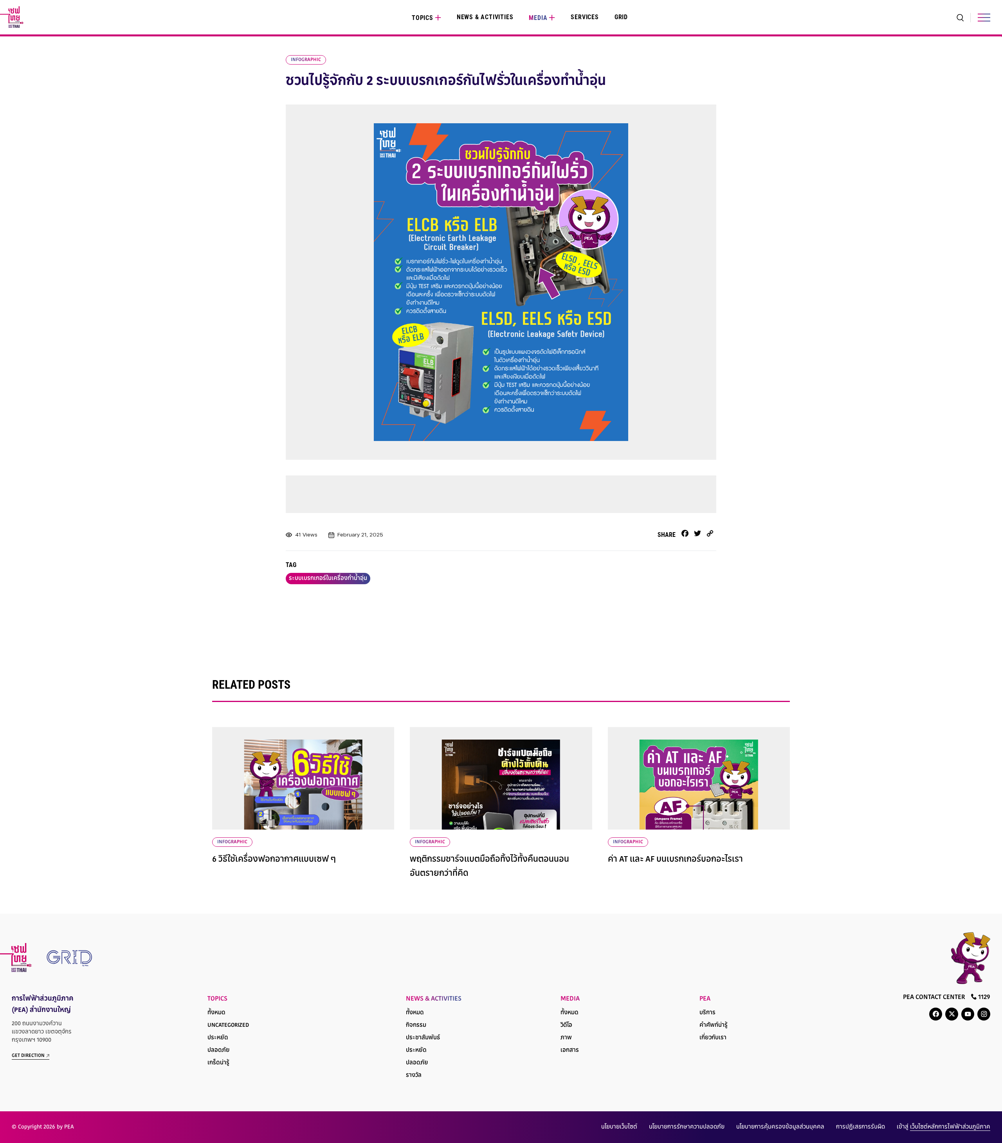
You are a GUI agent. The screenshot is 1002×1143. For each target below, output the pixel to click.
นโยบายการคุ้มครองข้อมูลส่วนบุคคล (780, 1127)
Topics (422, 18)
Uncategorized (228, 1025)
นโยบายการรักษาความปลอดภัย (686, 1127)
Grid (621, 17)
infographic (306, 60)
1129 (983, 997)
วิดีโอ (566, 1025)
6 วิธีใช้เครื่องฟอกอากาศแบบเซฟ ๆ (274, 860)
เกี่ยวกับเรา (712, 1038)
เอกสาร (569, 1050)
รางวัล (414, 1075)
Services (584, 17)
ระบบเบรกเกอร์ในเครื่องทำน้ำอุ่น (328, 578)
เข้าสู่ (943, 1127)
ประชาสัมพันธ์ (423, 1038)
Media (538, 18)
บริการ (707, 1013)
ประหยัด (217, 1038)
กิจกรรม (416, 1025)
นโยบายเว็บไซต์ (619, 1127)
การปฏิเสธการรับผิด (860, 1127)
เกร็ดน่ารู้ (218, 1063)
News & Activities (485, 17)
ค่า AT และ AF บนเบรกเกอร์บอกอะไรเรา (675, 860)
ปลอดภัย (218, 1050)
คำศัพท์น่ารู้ (713, 1025)
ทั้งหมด (216, 1013)
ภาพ (566, 1038)
